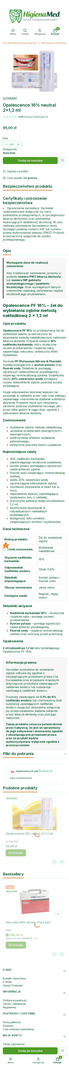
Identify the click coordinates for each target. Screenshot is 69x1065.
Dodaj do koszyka (30, 160)
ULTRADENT (10, 98)
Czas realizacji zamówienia (18, 1029)
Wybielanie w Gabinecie (53, 43)
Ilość (5, 138)
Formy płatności (12, 1022)
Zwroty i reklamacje (14, 1003)
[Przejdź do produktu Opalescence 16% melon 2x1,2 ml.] (34, 812)
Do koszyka (16, 852)
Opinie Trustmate (13, 985)
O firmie (7, 981)
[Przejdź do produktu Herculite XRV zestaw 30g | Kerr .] (34, 901)
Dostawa (8, 1025)
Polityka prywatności (15, 1000)
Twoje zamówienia (14, 1044)
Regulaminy (9, 1007)
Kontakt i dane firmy (14, 978)
